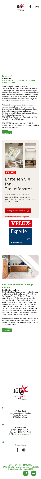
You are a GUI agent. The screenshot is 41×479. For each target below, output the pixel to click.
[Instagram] (37, 6)
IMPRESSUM (27, 465)
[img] (21, 7)
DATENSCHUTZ (8, 467)
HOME (10, 465)
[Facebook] (30, 6)
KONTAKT (17, 465)
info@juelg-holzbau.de (23, 434)
